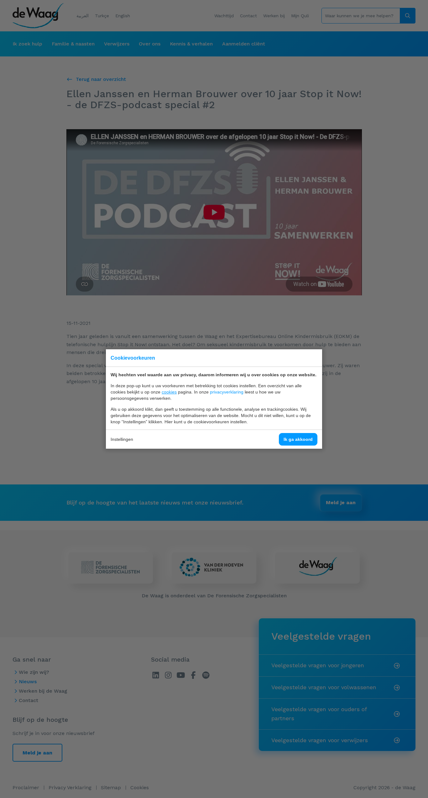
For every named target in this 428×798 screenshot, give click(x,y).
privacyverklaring (226, 391)
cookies (169, 391)
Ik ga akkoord (298, 439)
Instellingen (122, 439)
